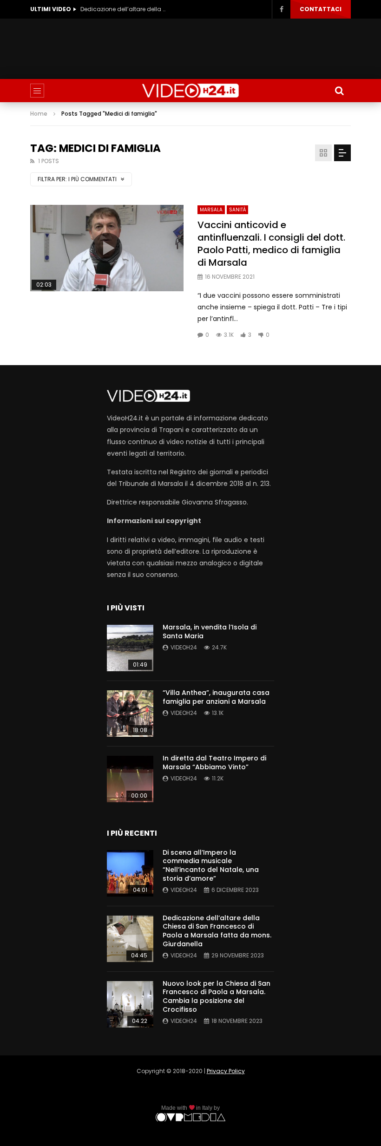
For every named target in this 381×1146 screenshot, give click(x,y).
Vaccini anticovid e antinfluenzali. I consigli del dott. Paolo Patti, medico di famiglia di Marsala (271, 243)
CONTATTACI (321, 9)
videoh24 (184, 647)
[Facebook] (281, 9)
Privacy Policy (226, 1071)
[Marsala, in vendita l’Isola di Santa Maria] (130, 648)
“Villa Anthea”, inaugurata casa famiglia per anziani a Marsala (216, 697)
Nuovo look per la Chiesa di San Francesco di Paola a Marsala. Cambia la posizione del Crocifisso (216, 997)
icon (107, 248)
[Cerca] (339, 90)
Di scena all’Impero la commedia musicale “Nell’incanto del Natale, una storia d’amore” (211, 866)
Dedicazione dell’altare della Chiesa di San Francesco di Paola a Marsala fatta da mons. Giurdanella (124, 9)
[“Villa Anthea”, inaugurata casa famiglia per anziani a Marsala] (130, 713)
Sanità (237, 209)
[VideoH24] (190, 91)
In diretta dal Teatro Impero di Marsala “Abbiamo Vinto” (214, 762)
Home (38, 114)
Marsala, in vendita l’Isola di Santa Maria (209, 631)
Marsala (211, 209)
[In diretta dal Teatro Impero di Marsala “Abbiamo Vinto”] (130, 779)
